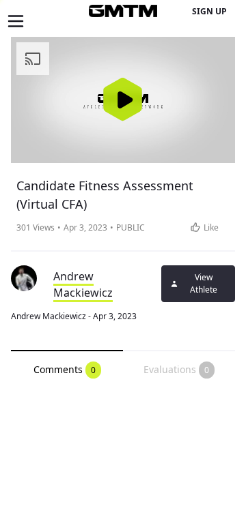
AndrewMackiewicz (83, 284)
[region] (123, 100)
